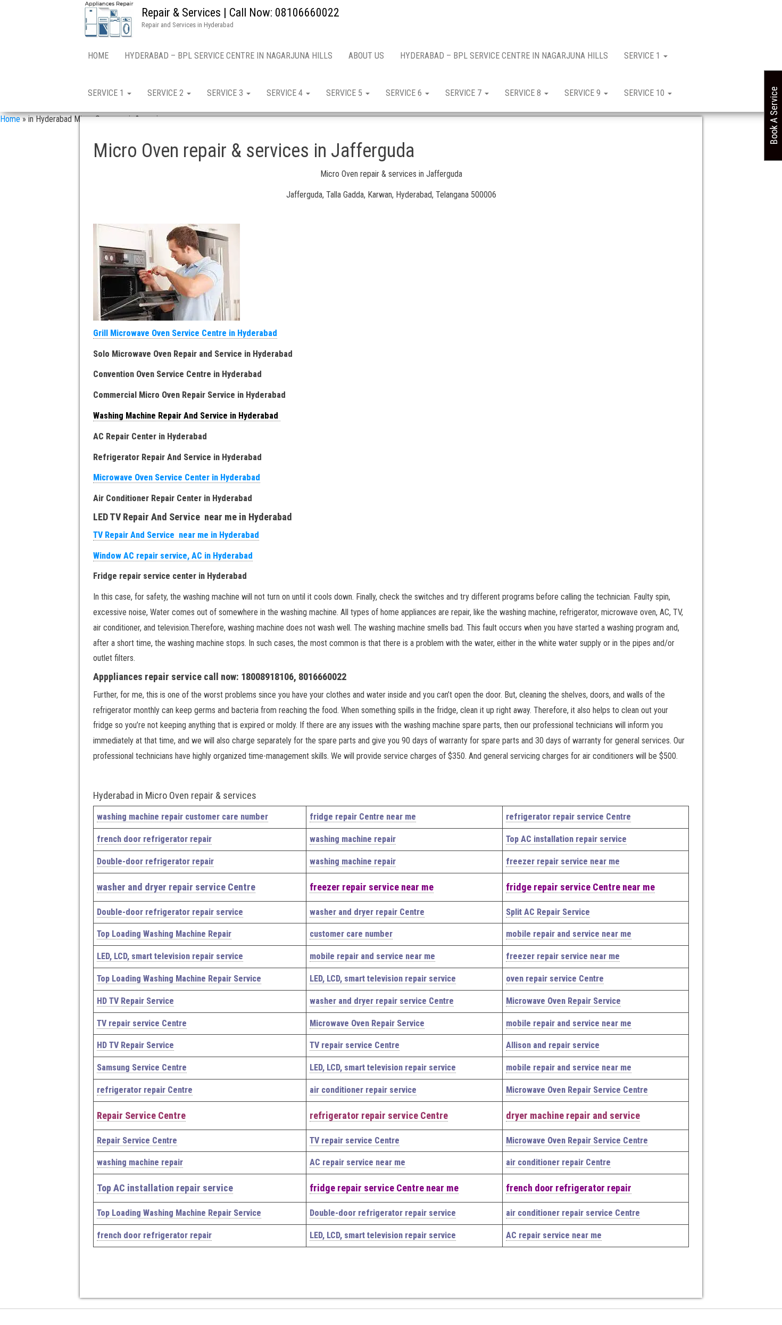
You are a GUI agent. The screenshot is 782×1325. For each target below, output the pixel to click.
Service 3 (226, 93)
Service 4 (286, 93)
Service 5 (345, 93)
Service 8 (524, 93)
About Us (366, 56)
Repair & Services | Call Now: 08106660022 (240, 12)
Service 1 (643, 56)
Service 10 (645, 93)
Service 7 (464, 93)
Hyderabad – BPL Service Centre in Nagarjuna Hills (228, 56)
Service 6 (405, 93)
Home (98, 56)
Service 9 (583, 93)
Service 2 (166, 93)
